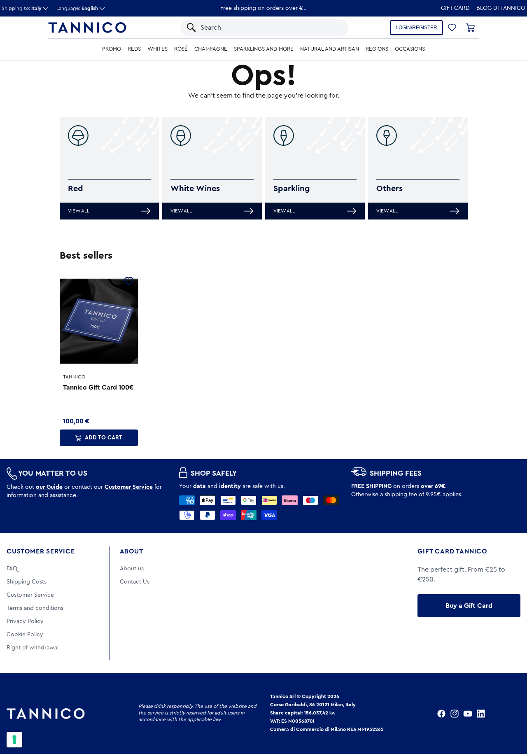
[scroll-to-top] (509, 713)
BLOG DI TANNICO (500, 8)
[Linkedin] (481, 714)
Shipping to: (22, 8)
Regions (377, 49)
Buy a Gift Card (468, 605)
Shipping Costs (27, 582)
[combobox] (256, 27)
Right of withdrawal (32, 648)
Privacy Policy (25, 621)
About (131, 551)
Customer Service (41, 551)
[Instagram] (454, 714)
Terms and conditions (35, 608)
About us (132, 569)
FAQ (12, 569)
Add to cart (103, 438)
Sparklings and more (264, 49)
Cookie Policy (25, 634)
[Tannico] (87, 27)
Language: (77, 8)
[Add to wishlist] (129, 281)
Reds (134, 49)
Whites (157, 49)
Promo (111, 49)
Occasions (410, 49)
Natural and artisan (329, 49)
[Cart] (470, 28)
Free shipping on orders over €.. (263, 8)
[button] (331, 27)
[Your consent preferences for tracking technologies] (14, 739)
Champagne (210, 49)
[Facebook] (441, 714)
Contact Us (134, 582)
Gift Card (455, 8)
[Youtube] (468, 714)
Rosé (181, 49)
